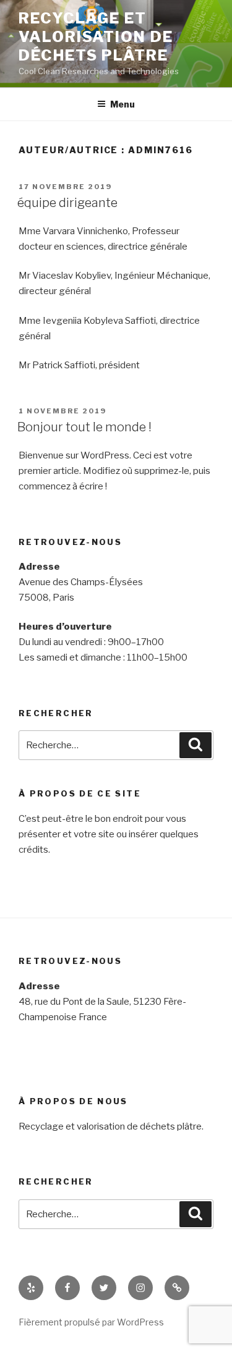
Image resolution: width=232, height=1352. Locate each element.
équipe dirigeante (67, 202)
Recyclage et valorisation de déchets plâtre (96, 36)
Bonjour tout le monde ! (84, 427)
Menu (122, 104)
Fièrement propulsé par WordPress (91, 1322)
